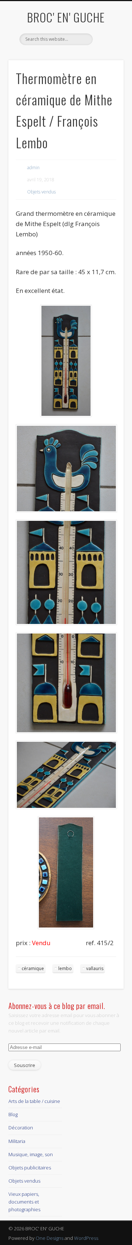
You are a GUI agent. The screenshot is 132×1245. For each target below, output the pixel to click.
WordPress (86, 1238)
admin (33, 167)
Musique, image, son (30, 1154)
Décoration (20, 1127)
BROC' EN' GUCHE (66, 17)
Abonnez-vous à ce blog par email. (56, 1005)
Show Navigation (106, 66)
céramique (33, 968)
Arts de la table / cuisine (34, 1101)
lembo (65, 968)
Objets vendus (41, 192)
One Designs (49, 1238)
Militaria (16, 1141)
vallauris (94, 968)
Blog (13, 1114)
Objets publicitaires (29, 1167)
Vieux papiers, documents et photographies (24, 1202)
